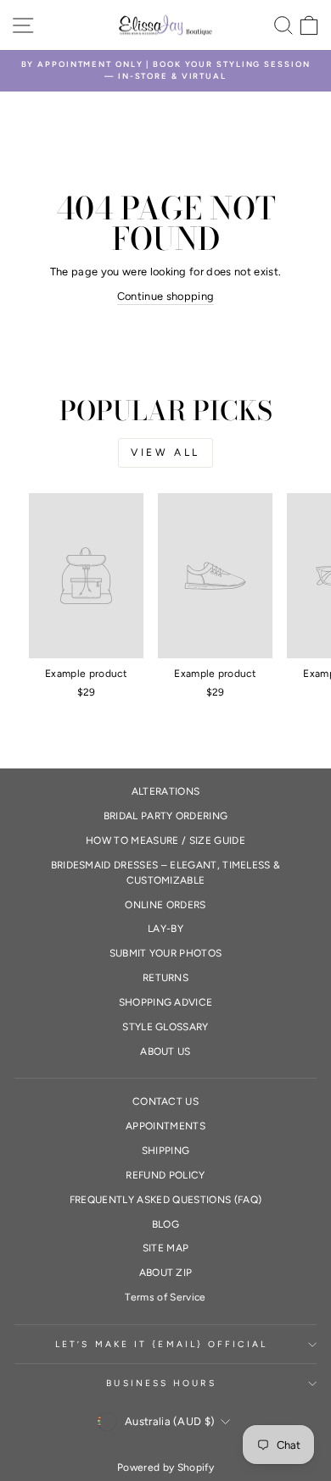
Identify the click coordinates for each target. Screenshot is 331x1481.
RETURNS (165, 978)
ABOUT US (165, 1051)
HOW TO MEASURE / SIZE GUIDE (165, 840)
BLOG (165, 1224)
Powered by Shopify (165, 1467)
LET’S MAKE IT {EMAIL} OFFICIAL (161, 1344)
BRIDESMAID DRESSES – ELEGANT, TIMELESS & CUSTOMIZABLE (166, 872)
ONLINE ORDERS (165, 905)
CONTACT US (165, 1101)
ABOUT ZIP (166, 1273)
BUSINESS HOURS (161, 1383)
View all (165, 452)
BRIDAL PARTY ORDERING (166, 816)
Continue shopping (165, 296)
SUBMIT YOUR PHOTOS (165, 953)
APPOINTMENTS (165, 1126)
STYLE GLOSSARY (165, 1027)
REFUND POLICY (165, 1175)
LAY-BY (165, 929)
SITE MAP (166, 1248)
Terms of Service (165, 1297)
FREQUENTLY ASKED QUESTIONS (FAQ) (165, 1200)
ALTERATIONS (166, 791)
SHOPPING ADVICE (166, 1002)
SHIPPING (166, 1151)
